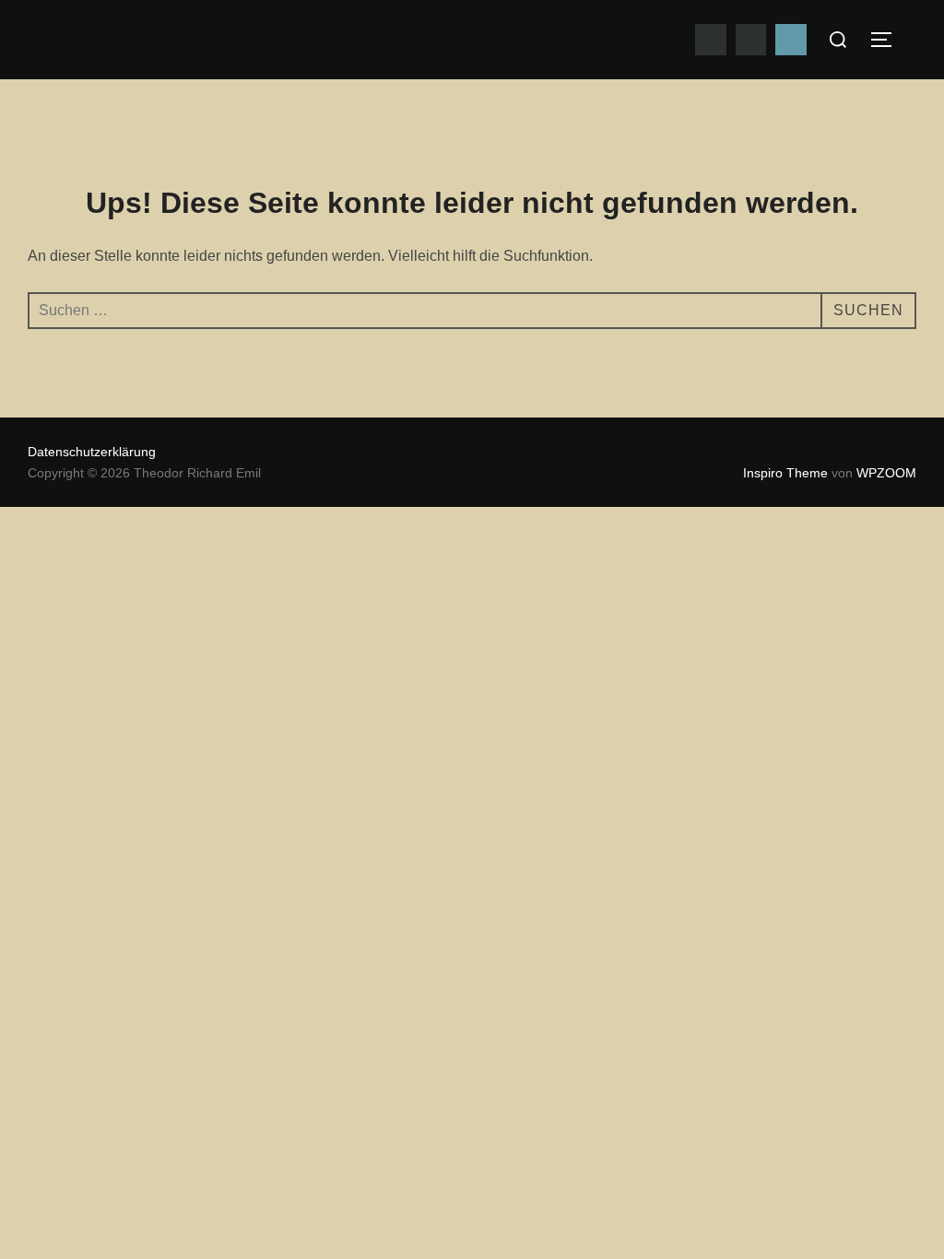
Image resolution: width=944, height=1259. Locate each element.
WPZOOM (886, 472)
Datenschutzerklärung (92, 451)
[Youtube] (710, 39)
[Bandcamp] (791, 39)
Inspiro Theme (785, 472)
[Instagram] (751, 39)
